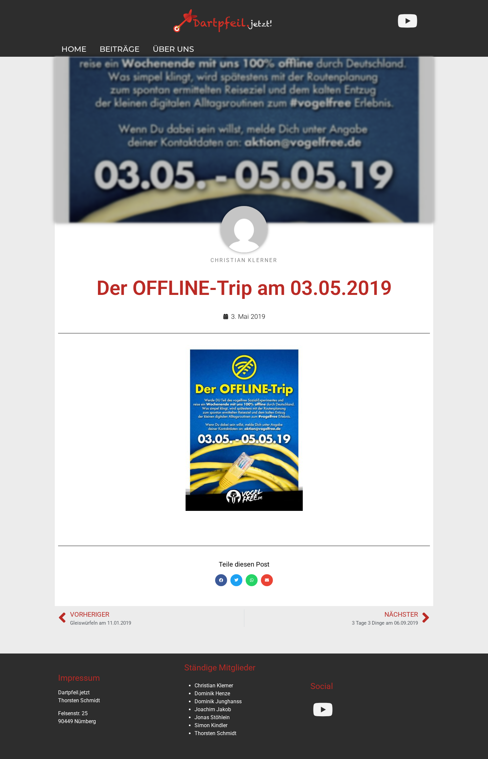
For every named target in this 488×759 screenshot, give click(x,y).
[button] (221, 580)
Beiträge (119, 49)
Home (73, 49)
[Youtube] (407, 21)
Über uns (173, 49)
